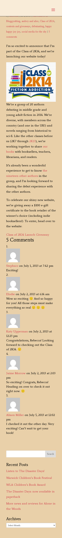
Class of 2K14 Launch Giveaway (27, 235)
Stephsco (12, 266)
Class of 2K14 (47, 21)
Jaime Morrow (15, 373)
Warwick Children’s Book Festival (29, 478)
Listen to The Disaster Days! (25, 471)
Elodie (10, 294)
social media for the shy (34, 31)
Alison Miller (15, 415)
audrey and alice (30, 21)
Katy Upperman (17, 331)
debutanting (38, 26)
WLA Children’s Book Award (25, 485)
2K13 (32, 141)
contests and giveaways (18, 26)
